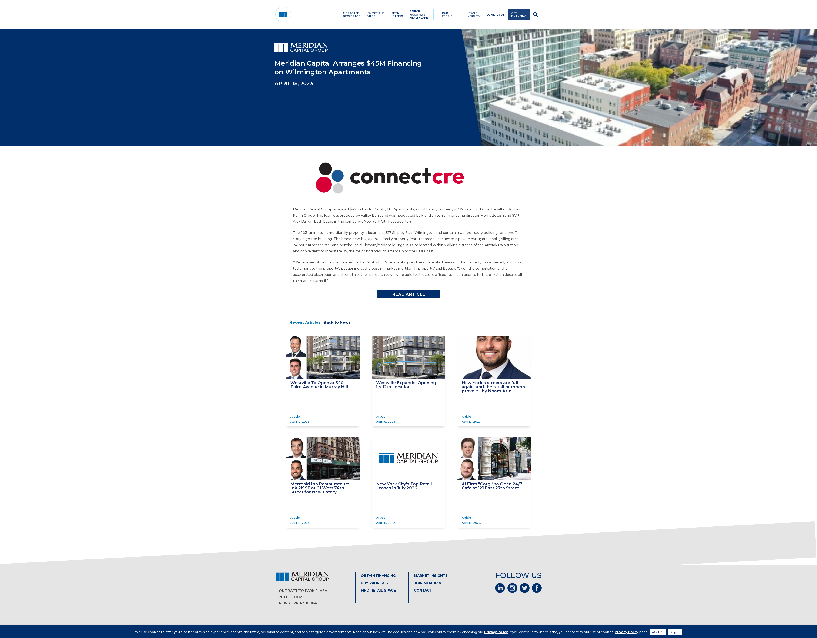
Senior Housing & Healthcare (419, 14)
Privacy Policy (496, 632)
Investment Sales (376, 14)
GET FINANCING (518, 14)
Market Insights (431, 576)
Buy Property (375, 583)
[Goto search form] (535, 14)
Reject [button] (675, 632)
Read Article (408, 294)
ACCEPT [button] (657, 632)
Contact (423, 590)
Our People (447, 14)
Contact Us (495, 14)
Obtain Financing (378, 576)
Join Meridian (427, 583)
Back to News (337, 322)
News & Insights (473, 14)
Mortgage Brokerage (351, 14)
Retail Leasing (397, 14)
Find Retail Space (378, 590)
